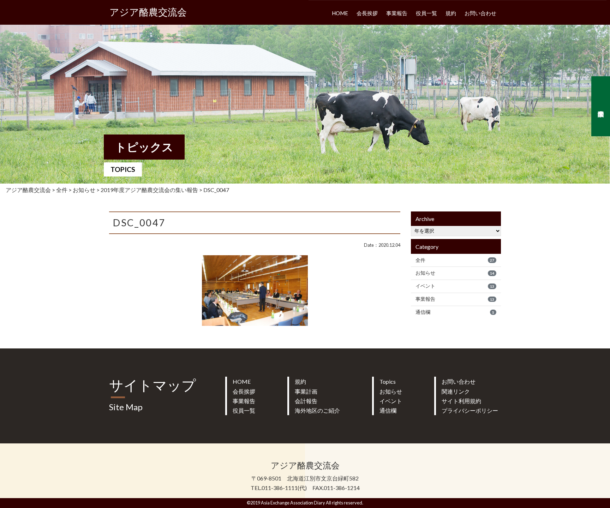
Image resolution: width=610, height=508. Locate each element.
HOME (340, 13)
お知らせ (454, 273)
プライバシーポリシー (470, 410)
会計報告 (306, 401)
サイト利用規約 (461, 401)
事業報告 (396, 13)
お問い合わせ (480, 13)
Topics (387, 381)
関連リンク (456, 391)
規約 (450, 13)
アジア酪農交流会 (148, 12)
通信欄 (454, 312)
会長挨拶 (367, 13)
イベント (454, 286)
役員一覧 (426, 13)
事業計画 (306, 391)
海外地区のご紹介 (317, 410)
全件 (454, 260)
